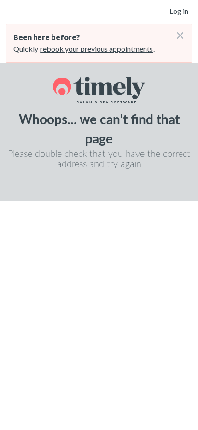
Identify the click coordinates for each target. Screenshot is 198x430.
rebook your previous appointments (96, 48)
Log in (178, 10)
